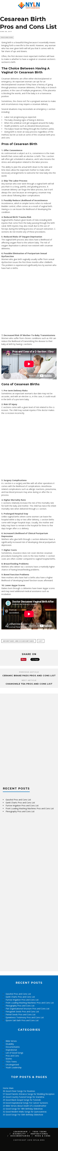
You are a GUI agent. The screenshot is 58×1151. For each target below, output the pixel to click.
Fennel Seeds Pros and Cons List (20, 1014)
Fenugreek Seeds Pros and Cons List (22, 1011)
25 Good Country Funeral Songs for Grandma (23, 1097)
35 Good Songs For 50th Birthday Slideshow (23, 1114)
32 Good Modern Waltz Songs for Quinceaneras (25, 1111)
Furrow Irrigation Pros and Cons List (22, 805)
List (41, 641)
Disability (10, 1044)
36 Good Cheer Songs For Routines (19, 1091)
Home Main (8, 1088)
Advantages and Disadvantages (18, 641)
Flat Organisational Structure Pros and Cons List (27, 1008)
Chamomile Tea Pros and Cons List (29, 684)
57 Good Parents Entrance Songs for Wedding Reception (28, 1094)
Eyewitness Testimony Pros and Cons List (25, 1017)
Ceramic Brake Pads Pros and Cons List (29, 675)
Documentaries (13, 1047)
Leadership (21, 1132)
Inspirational (11, 1049)
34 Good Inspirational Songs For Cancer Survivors (25, 1102)
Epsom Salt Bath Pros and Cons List (22, 1020)
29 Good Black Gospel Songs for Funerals (22, 1100)
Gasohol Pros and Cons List (18, 799)
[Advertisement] (29, 302)
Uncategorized (12, 1064)
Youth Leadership (14, 1067)
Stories (9, 1058)
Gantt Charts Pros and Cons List (20, 802)
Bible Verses (11, 1041)
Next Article (29, 680)
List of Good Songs (14, 1052)
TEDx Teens (11, 1061)
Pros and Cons (7, 37)
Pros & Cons (43, 1136)
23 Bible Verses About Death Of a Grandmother (24, 1105)
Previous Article (29, 672)
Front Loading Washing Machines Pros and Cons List (30, 808)
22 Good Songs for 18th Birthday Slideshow (23, 1108)
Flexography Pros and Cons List (20, 811)
